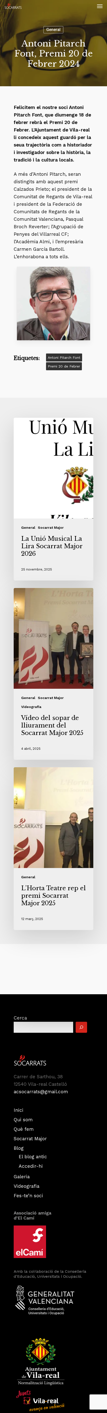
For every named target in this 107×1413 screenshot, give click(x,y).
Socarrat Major (51, 528)
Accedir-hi (31, 1166)
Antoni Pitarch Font (64, 358)
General (53, 29)
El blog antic (33, 1157)
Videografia (31, 707)
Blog (19, 1148)
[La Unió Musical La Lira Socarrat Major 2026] (53, 499)
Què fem (24, 1129)
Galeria (22, 1177)
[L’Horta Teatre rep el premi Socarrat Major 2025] (53, 848)
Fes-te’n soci (28, 1195)
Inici (18, 1110)
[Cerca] (81, 1027)
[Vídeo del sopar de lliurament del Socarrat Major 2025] (53, 674)
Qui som (23, 1119)
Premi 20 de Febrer (64, 366)
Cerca (20, 1018)
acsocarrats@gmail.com (41, 1091)
